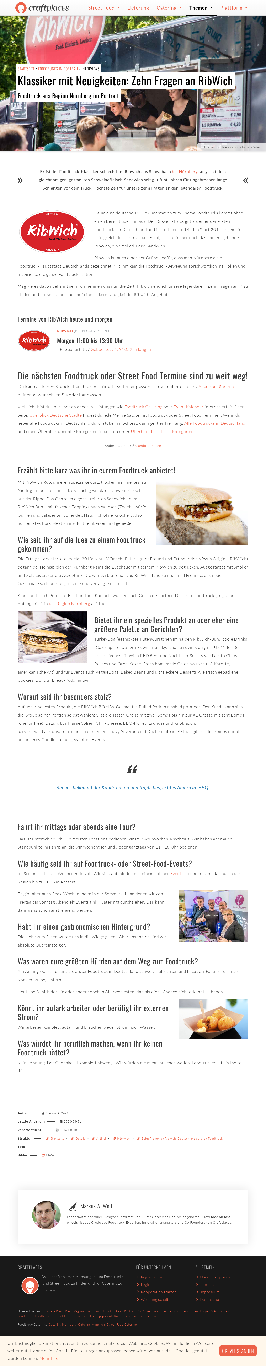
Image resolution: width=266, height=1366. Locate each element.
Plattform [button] (232, 8)
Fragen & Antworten (214, 1311)
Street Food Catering (122, 1324)
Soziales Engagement (97, 1316)
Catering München (91, 1324)
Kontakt (207, 1284)
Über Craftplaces (215, 1277)
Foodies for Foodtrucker (35, 1316)
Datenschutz (211, 1299)
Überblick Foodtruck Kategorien (162, 431)
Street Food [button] (102, 8)
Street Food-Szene (68, 1316)
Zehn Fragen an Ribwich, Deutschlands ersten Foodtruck (182, 1138)
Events (176, 873)
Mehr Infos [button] (50, 1358)
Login (146, 1284)
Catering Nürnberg (62, 1324)
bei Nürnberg (185, 171)
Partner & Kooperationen (180, 1311)
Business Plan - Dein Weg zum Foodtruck (72, 1311)
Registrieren (152, 1277)
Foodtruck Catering (143, 406)
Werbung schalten (157, 1299)
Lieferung (138, 8)
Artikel (101, 1138)
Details (80, 1138)
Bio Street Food (149, 1311)
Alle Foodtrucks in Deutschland (214, 423)
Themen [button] (199, 8)
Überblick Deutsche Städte (56, 415)
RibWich (65, 331)
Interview (123, 1138)
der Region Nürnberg (69, 603)
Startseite (26, 68)
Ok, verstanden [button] (238, 1350)
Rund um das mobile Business (135, 1316)
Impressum (209, 1292)
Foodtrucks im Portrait (58, 68)
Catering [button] (167, 8)
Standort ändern (216, 386)
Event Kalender (189, 406)
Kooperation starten (159, 1292)
